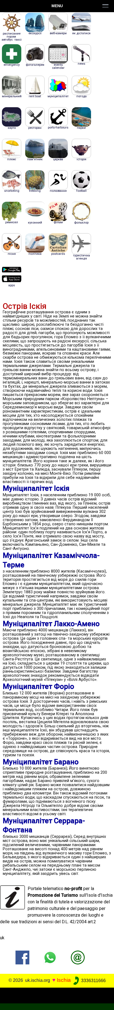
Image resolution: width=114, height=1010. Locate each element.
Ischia (64, 980)
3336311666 (93, 980)
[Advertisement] (57, 994)
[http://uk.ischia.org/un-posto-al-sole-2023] (78, 957)
